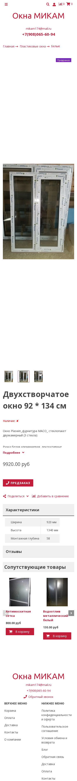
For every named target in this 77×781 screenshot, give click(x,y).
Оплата (9, 718)
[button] (6, 613)
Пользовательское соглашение (54, 728)
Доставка (11, 725)
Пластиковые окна (33, 46)
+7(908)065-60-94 (38, 34)
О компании (12, 739)
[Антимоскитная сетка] (20, 592)
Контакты (11, 732)
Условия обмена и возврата (54, 740)
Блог (44, 750)
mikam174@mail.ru (38, 29)
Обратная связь (52, 757)
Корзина (10, 711)
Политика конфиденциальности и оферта (56, 715)
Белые (55, 46)
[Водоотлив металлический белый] (57, 592)
